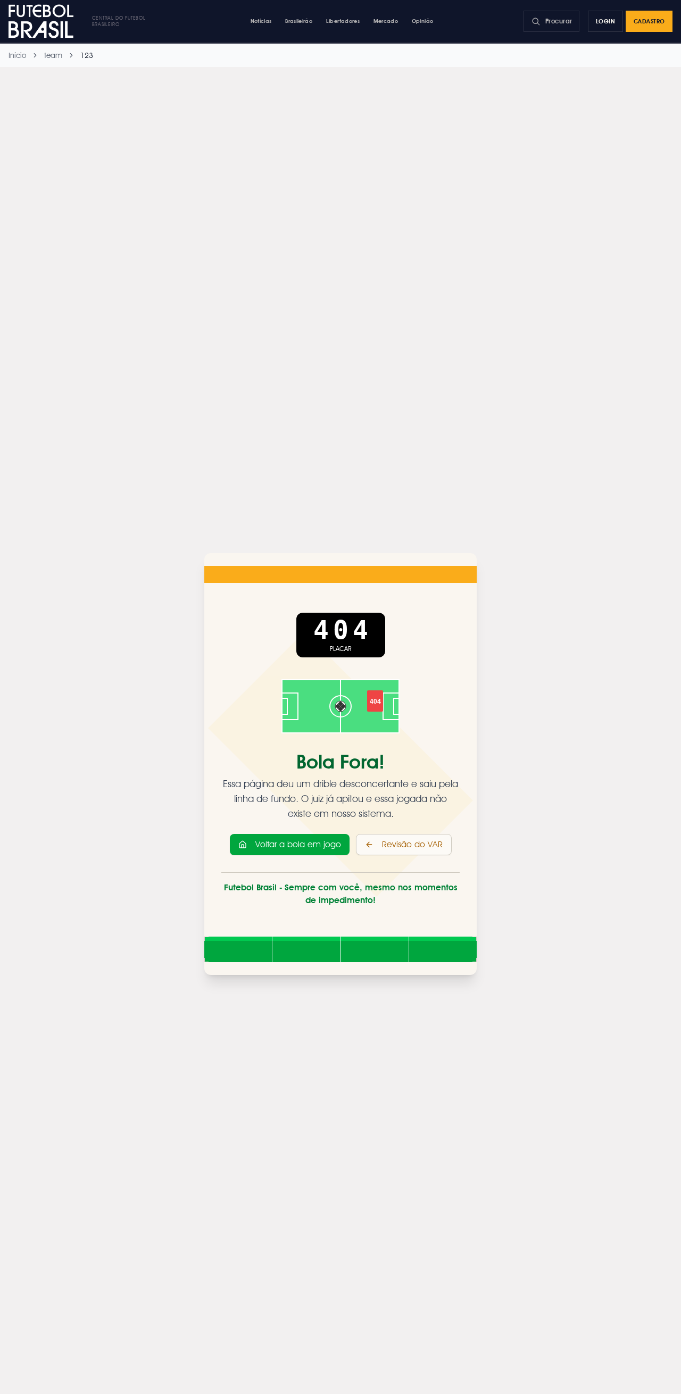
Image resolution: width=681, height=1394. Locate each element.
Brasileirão (298, 21)
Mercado (385, 21)
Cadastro (649, 21)
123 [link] (86, 55)
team (53, 55)
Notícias (261, 21)
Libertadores (343, 21)
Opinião (423, 21)
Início (17, 55)
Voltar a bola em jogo (298, 844)
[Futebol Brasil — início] (43, 21)
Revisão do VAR (412, 844)
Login (605, 21)
